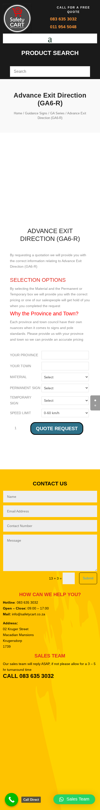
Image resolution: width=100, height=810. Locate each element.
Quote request (57, 428)
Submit (88, 578)
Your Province (24, 355)
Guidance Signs (36, 113)
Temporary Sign (20, 400)
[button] (74, 799)
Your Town (20, 366)
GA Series (57, 113)
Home (18, 113)
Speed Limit (20, 413)
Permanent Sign (25, 388)
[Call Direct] (11, 799)
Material (18, 377)
